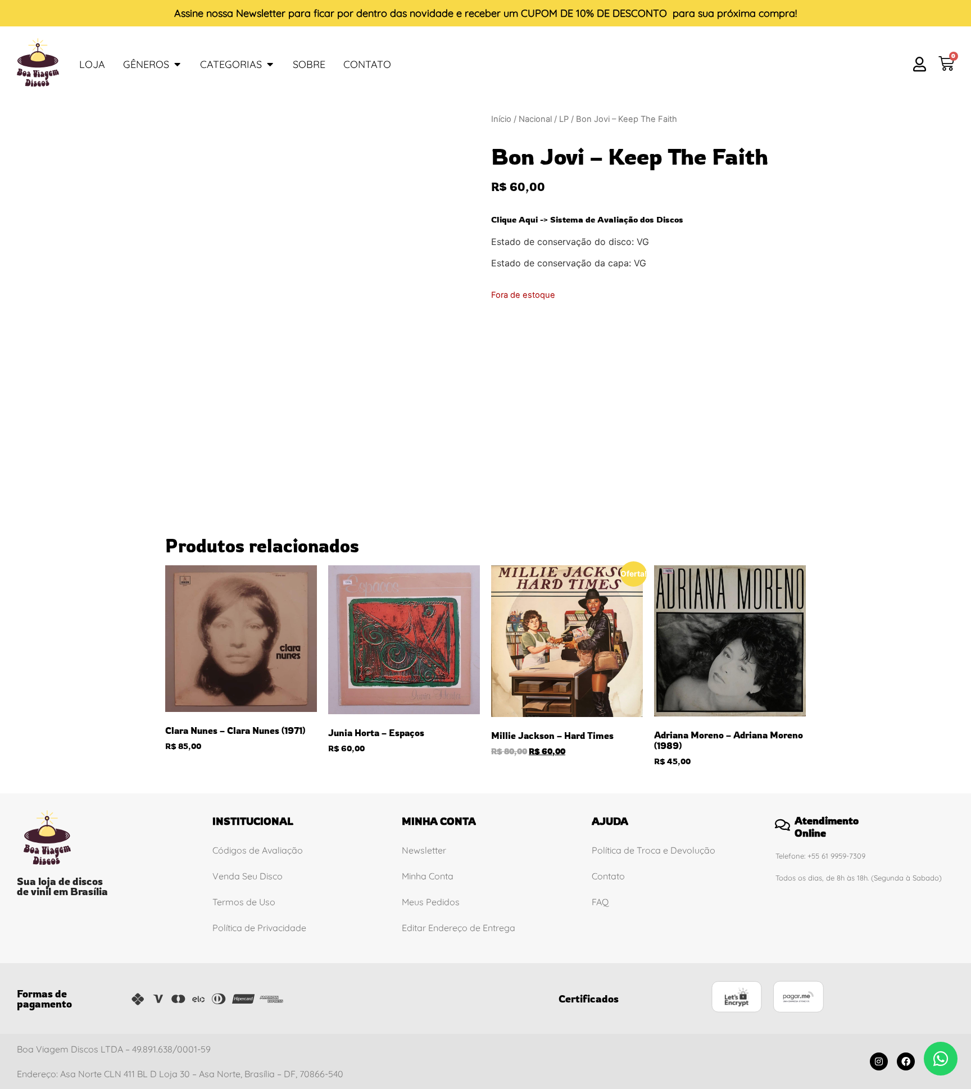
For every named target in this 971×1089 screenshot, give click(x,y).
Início (501, 119)
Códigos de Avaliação (257, 850)
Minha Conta (427, 876)
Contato (608, 876)
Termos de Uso (243, 902)
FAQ (600, 902)
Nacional (535, 119)
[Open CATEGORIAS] (270, 64)
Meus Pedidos (431, 902)
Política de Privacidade (259, 927)
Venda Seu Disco (247, 876)
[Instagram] (879, 1061)
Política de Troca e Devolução (653, 850)
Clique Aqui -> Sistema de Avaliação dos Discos (587, 219)
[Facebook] (906, 1061)
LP (564, 119)
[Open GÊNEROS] (177, 64)
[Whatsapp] (941, 1059)
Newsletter (260, 13)
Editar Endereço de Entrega (458, 927)
